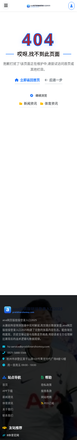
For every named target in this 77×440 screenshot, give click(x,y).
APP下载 (7, 391)
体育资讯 (51, 103)
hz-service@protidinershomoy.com (28, 346)
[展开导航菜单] (5, 6)
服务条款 (46, 391)
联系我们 (7, 415)
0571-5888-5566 (16, 352)
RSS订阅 (49, 403)
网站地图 (46, 397)
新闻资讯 (30, 103)
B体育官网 (12, 435)
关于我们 (7, 409)
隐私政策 (46, 385)
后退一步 (55, 80)
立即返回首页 (30, 80)
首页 (5, 385)
